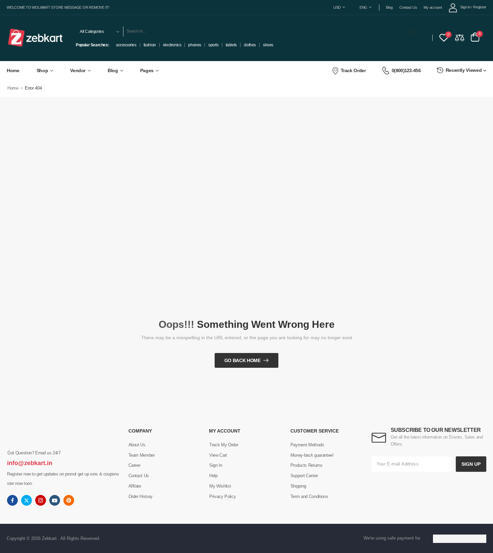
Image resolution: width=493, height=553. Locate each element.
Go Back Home (242, 360)
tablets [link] (231, 45)
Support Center (304, 475)
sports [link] (213, 45)
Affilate (134, 486)
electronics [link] (172, 45)
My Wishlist (220, 486)
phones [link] (194, 45)
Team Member (141, 455)
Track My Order (223, 444)
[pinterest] (68, 500)
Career (134, 465)
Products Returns (306, 465)
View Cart (218, 455)
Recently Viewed (464, 70)
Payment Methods (307, 444)
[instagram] (40, 500)
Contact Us (408, 7)
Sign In (215, 465)
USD (337, 7)
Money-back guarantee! (312, 455)
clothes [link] (250, 45)
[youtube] (54, 500)
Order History (140, 496)
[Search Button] (412, 31)
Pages (147, 70)
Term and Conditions (309, 496)
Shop (42, 70)
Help (213, 475)
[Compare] (459, 37)
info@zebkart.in (29, 463)
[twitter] (26, 500)
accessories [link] (126, 45)
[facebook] (12, 500)
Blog (389, 7)
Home (13, 70)
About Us (137, 444)
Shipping (298, 486)
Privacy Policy (222, 496)
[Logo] (35, 38)
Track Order (353, 70)
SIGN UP (471, 464)
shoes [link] (268, 45)
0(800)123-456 (406, 70)
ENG (363, 7)
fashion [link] (150, 45)
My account (433, 7)
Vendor (78, 70)
